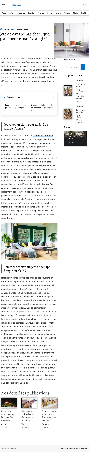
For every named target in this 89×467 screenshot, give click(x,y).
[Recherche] (78, 5)
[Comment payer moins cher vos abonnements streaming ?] (29, 403)
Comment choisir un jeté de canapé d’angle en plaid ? (42, 107)
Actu (3, 424)
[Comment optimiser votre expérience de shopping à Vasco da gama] (68, 91)
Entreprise (79, 80)
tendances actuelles (43, 135)
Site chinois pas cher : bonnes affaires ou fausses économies (81, 116)
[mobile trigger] (4, 5)
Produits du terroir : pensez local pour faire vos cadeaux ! (7, 416)
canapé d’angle (25, 158)
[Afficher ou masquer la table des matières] (39, 97)
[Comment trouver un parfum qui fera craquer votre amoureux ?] (49, 403)
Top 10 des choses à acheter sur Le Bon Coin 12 (75, 136)
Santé (44, 424)
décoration (6, 69)
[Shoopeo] (16, 5)
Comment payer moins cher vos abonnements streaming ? (28, 416)
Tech (23, 424)
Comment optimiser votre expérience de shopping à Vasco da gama (81, 92)
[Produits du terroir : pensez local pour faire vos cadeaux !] (9, 403)
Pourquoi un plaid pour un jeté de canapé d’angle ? (15, 106)
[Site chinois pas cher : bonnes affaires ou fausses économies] (68, 114)
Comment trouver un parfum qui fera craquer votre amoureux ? (49, 416)
